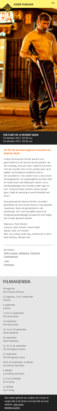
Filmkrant (35, 253)
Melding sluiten (12, 407)
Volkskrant (24, 253)
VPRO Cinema (11, 253)
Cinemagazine (11, 256)
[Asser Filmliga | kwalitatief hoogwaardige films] (7, 11)
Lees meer (18, 404)
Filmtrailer (9, 264)
